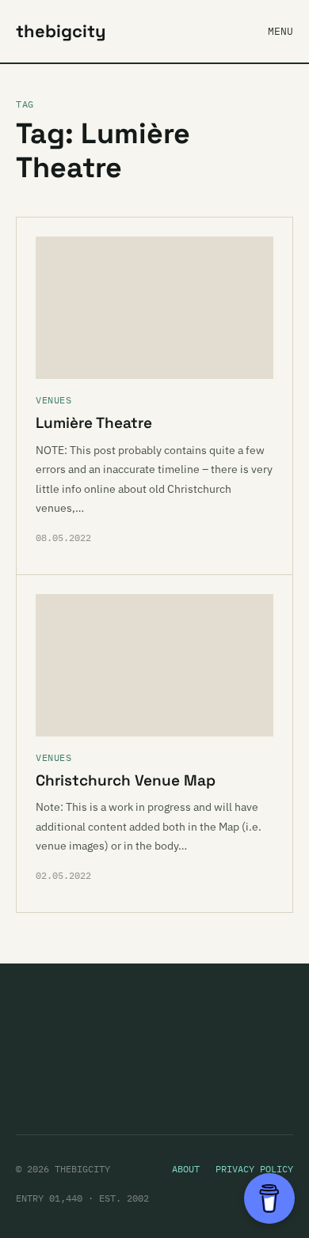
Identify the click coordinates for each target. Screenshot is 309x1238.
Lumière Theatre (94, 423)
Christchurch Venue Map (126, 780)
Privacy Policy (254, 1169)
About (186, 1169)
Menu (280, 31)
